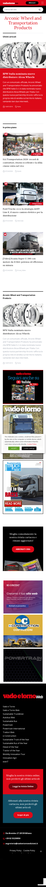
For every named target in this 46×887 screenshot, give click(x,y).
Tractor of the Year (11, 750)
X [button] (40, 437)
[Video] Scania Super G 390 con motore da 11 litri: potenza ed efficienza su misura (23, 262)
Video (24, 270)
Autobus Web (9, 717)
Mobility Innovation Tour (14, 754)
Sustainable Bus (10, 721)
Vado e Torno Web (11, 710)
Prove (19, 270)
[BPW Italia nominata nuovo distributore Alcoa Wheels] (23, 55)
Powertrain (8, 725)
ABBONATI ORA (23, 549)
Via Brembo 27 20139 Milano (18, 833)
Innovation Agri (10, 758)
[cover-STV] (23, 487)
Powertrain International (14, 728)
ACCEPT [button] (14, 448)
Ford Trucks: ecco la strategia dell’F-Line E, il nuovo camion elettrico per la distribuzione (23, 212)
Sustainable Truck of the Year (16, 739)
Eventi (19, 171)
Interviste (20, 221)
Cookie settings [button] (29, 448)
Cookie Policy (31, 444)
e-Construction (9, 736)
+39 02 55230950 (12, 838)
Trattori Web (8, 732)
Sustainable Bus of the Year (15, 743)
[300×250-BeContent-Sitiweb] (23, 596)
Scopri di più (23, 815)
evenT (5, 761)
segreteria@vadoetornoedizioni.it (21, 843)
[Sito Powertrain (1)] (23, 665)
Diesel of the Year (11, 747)
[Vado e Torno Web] (10, 3)
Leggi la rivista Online (23, 786)
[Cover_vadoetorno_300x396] (23, 432)
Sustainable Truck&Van (13, 714)
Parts (19, 107)
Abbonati (32, 3)
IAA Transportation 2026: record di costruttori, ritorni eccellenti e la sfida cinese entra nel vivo (22, 162)
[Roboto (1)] (23, 387)
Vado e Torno (9, 706)
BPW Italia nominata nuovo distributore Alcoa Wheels (19, 75)
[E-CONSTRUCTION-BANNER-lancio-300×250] (23, 631)
